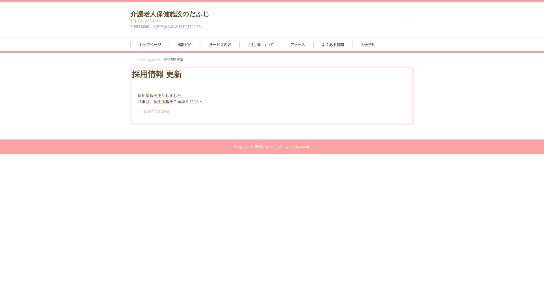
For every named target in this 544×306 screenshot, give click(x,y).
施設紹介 (185, 44)
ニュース (154, 59)
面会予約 (368, 44)
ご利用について (261, 44)
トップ (140, 59)
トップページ (150, 44)
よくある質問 (333, 44)
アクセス (297, 44)
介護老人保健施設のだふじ (170, 14)
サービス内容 (220, 44)
